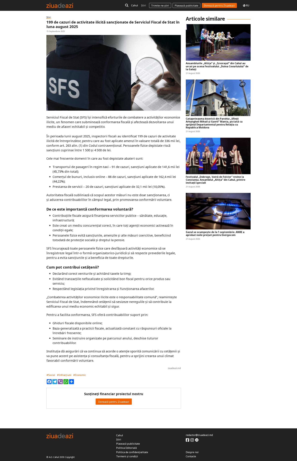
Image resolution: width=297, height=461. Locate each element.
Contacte (191, 456)
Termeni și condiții (127, 456)
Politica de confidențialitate (132, 452)
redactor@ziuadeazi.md (199, 435)
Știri (143, 5)
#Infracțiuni (64, 375)
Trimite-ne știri (160, 5)
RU (247, 5)
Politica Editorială (126, 448)
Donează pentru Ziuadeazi (219, 5)
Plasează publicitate (186, 5)
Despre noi (192, 452)
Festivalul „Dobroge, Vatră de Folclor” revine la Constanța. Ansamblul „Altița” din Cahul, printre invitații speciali (215, 179)
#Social (50, 375)
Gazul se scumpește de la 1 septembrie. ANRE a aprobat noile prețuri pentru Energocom (215, 234)
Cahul (134, 5)
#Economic (79, 375)
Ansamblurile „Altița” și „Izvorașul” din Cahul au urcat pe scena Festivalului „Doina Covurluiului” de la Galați (217, 66)
